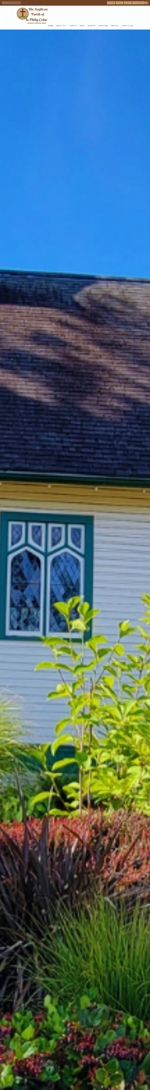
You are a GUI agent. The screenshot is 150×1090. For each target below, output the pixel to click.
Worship (91, 26)
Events (73, 26)
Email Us (128, 3)
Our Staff (111, 3)
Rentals (115, 26)
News (81, 26)
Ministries (103, 26)
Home (50, 26)
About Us (60, 26)
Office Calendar (138, 3)
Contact (119, 3)
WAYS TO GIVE (127, 26)
